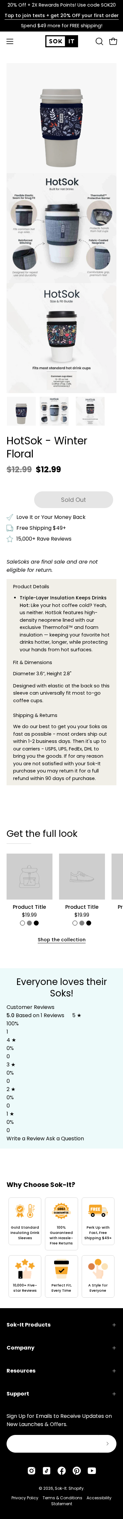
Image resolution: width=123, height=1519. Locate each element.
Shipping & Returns (35, 715)
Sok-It (61, 1488)
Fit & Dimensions (32, 662)
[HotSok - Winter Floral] (21, 411)
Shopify (76, 1488)
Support (18, 1393)
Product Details (31, 586)
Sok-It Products (29, 1325)
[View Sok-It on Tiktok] (46, 1471)
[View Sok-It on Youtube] (92, 1471)
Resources (21, 1370)
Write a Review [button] (26, 1138)
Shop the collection (62, 940)
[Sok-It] (61, 41)
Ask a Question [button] (65, 1138)
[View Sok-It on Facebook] (62, 1471)
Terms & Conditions (62, 1498)
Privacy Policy (24, 1498)
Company (20, 1347)
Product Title (29, 907)
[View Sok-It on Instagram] (31, 1471)
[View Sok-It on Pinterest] (77, 1471)
